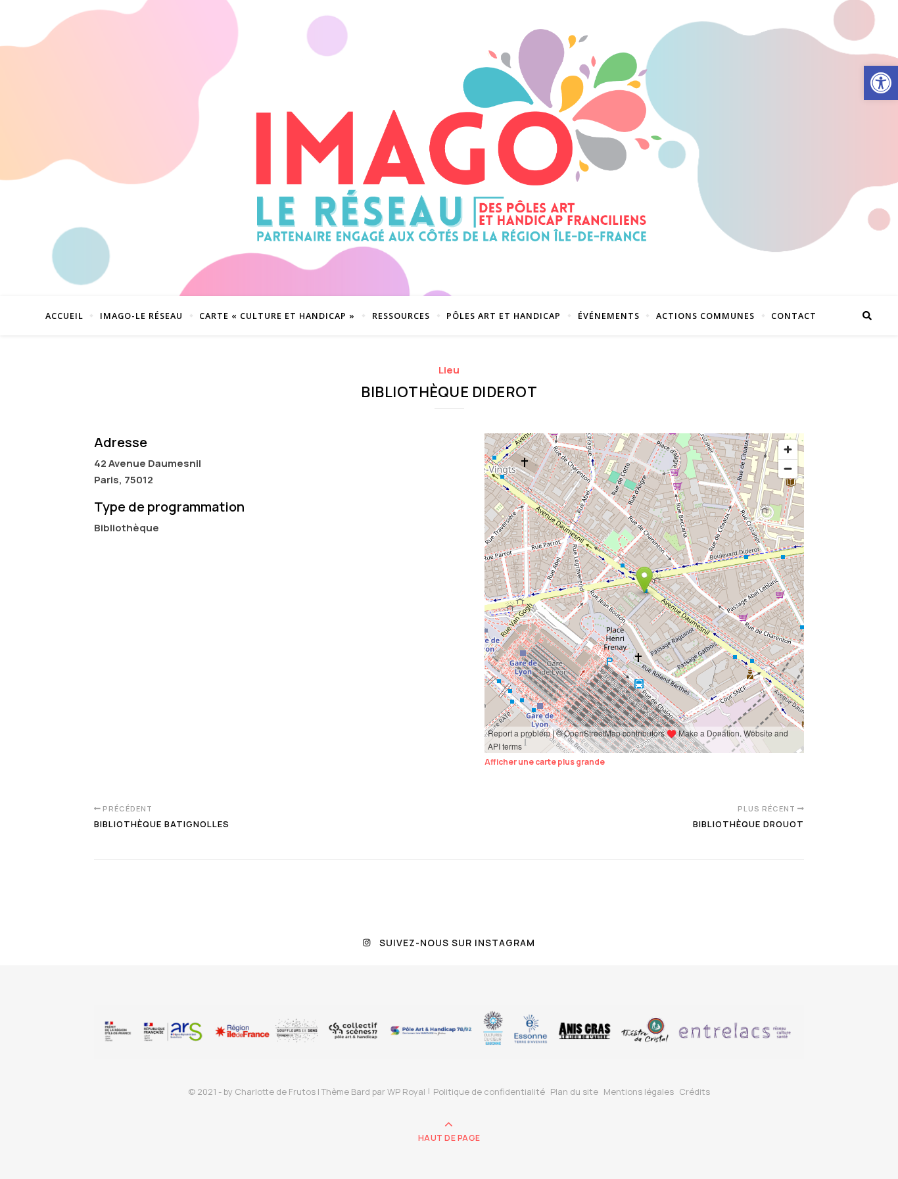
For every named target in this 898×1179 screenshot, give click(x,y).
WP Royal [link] (406, 1091)
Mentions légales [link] (638, 1091)
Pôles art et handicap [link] (503, 316)
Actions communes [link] (705, 316)
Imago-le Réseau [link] (141, 316)
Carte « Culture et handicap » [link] (277, 316)
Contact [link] (793, 316)
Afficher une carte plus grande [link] (544, 761)
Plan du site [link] (574, 1091)
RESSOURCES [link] (401, 316)
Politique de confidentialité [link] (489, 1091)
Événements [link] (609, 316)
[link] (881, 83)
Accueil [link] (64, 316)
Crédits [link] (694, 1091)
